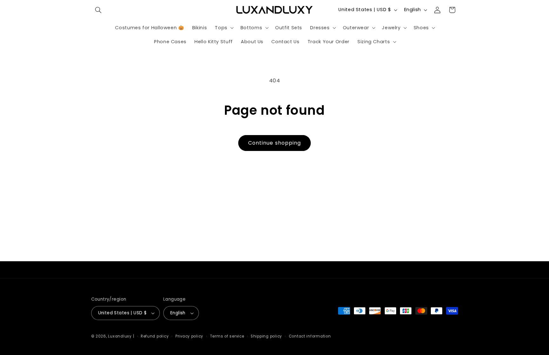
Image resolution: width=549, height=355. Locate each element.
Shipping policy (266, 336)
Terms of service (227, 336)
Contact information (310, 336)
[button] (98, 10)
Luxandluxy (120, 336)
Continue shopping (274, 143)
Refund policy (155, 336)
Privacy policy (189, 336)
